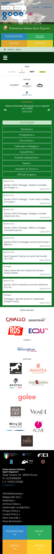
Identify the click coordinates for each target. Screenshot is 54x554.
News (26, 163)
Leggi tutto (27, 111)
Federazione (14, 36)
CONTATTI (8, 485)
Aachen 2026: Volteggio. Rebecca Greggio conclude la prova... (25, 229)
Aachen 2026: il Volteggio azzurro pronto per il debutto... (27, 243)
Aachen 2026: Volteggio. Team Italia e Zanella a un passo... (26, 200)
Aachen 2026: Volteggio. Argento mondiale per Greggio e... (25, 186)
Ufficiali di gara (26, 174)
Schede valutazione (26, 157)
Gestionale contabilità (15, 507)
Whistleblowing (11, 493)
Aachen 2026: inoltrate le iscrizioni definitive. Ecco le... (26, 285)
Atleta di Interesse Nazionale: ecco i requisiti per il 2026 (27, 107)
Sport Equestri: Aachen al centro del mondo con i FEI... (25, 257)
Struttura (26, 129)
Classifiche (26, 151)
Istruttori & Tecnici (25, 168)
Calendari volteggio (25, 146)
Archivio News (10, 503)
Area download (11, 521)
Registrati (47, 7)
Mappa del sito (11, 496)
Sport (40, 36)
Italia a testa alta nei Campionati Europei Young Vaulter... (24, 271)
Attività (40, 43)
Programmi (26, 134)
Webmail (7, 500)
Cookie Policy (10, 514)
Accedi (36, 7)
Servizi (14, 43)
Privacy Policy (10, 510)
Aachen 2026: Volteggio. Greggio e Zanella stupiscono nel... (25, 214)
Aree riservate (10, 517)
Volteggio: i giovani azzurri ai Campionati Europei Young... (24, 300)
